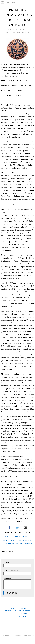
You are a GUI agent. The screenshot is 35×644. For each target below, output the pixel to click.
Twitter (17, 527)
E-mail (11, 570)
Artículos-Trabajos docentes (17, 32)
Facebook (10, 527)
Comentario (7, 578)
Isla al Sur (10, 2)
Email (25, 527)
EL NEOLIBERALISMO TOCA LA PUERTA (17, 543)
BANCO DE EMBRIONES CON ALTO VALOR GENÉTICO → (24, 612)
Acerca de (6, 635)
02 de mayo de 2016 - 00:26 (17, 29)
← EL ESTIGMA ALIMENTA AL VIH (10, 610)
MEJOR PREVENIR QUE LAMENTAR (17, 537)
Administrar (29, 635)
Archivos (17, 635)
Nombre (6, 562)
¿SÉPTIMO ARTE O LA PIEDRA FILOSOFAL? (17, 540)
